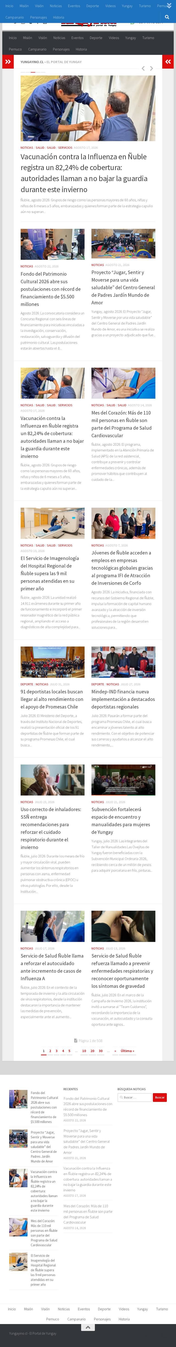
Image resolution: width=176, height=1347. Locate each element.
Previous (143, 68)
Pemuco (15, 49)
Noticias (56, 5)
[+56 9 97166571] (163, 1336)
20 (92, 1050)
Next (151, 68)
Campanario (15, 17)
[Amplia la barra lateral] (8, 62)
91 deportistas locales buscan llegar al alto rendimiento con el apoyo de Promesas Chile (52, 699)
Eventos (74, 5)
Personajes (38, 17)
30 (100, 1050)
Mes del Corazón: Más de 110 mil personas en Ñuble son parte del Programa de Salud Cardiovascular (88, 1214)
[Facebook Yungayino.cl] (139, 1336)
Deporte (92, 5)
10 (84, 1050)
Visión (39, 5)
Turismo (145, 5)
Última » (127, 1050)
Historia (58, 17)
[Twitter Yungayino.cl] (147, 1336)
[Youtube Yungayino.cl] (155, 1336)
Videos (110, 5)
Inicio (9, 5)
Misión (24, 5)
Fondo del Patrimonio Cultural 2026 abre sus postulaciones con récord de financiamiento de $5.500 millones (51, 289)
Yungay (127, 5)
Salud (40, 148)
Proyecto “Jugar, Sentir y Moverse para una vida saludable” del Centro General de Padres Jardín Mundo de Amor (123, 287)
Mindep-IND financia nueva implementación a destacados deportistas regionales (123, 699)
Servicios (65, 148)
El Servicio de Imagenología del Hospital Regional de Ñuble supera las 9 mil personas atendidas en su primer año (50, 573)
